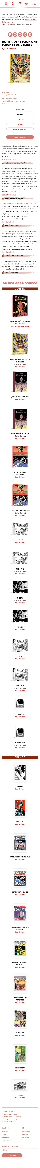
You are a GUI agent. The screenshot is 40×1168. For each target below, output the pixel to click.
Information (6, 1137)
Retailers (5, 1131)
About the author (20, 129)
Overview (20, 110)
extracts (20, 119)
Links (4, 1134)
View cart (20, 141)
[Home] (20, 3)
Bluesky (25, 1134)
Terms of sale (6, 1140)
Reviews (20, 114)
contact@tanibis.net (9, 1122)
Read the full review (9, 159)
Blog (23, 1128)
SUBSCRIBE (12, 1155)
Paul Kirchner (10, 48)
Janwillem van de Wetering (20, 326)
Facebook (25, 1137)
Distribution (6, 1128)
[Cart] (27, 3)
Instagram (26, 1131)
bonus (20, 124)
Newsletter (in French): (10, 1146)
